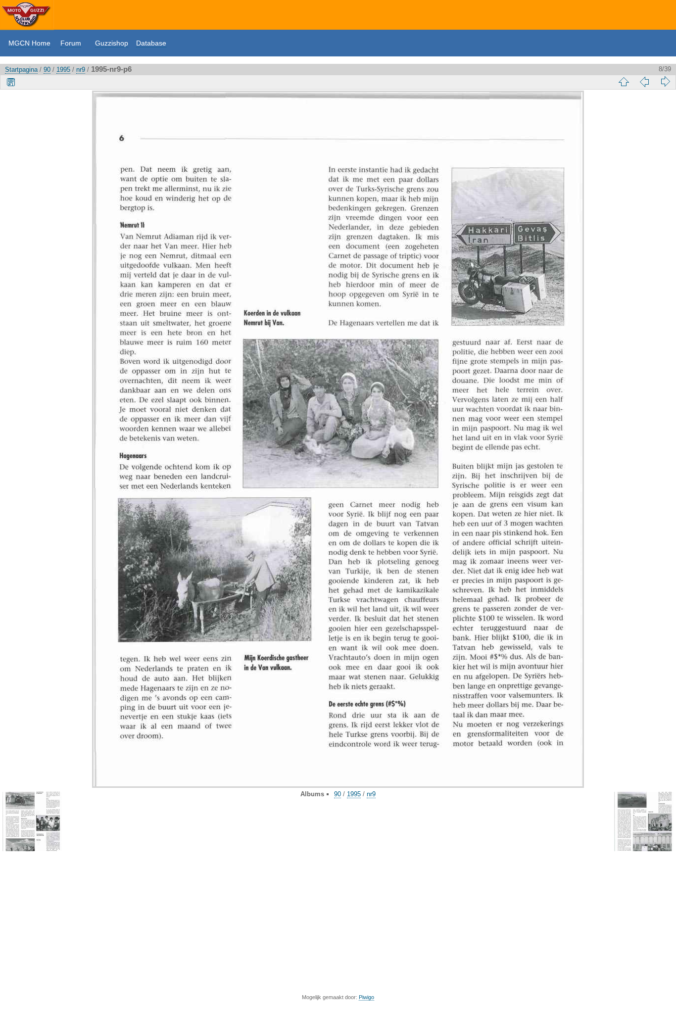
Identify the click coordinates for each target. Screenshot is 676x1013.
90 (47, 69)
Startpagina (21, 69)
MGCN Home (29, 43)
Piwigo (366, 997)
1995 (63, 69)
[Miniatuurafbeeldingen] (623, 81)
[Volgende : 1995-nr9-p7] (665, 81)
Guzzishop (111, 43)
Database (151, 43)
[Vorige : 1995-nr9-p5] (644, 81)
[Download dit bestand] (10, 81)
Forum (70, 43)
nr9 (80, 69)
